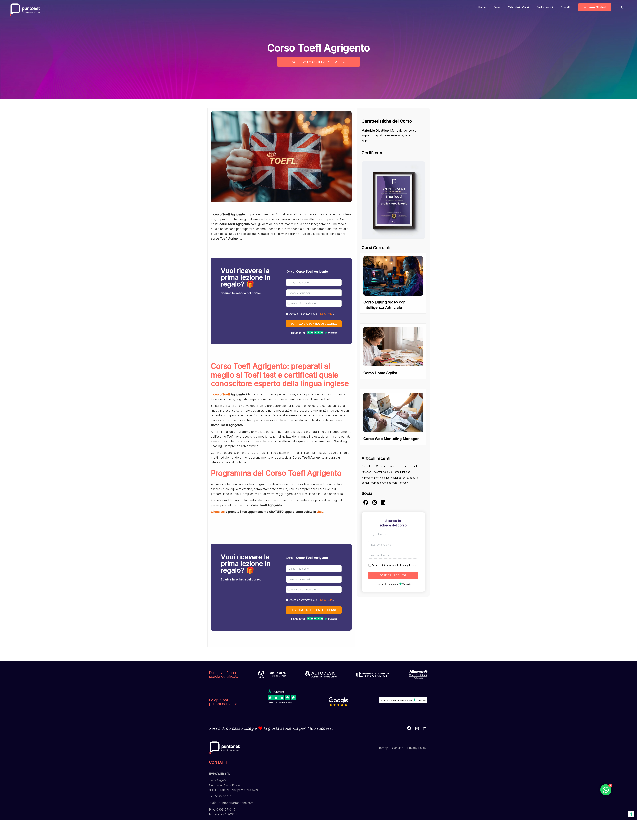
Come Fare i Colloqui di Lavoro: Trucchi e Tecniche (390, 466)
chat (320, 511)
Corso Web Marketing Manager (391, 439)
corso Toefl (221, 394)
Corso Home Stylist (380, 373)
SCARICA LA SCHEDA (393, 575)
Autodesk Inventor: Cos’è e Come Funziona (386, 471)
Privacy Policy (325, 313)
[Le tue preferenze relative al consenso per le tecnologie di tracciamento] (631, 814)
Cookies (397, 748)
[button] (621, 7)
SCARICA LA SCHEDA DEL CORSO (318, 62)
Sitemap (382, 748)
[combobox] (289, 303)
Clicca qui (218, 511)
